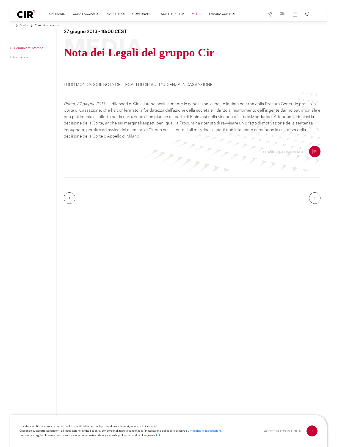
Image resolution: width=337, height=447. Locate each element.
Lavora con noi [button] (222, 14)
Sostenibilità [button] (172, 14)
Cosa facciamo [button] (85, 14)
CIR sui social (19, 57)
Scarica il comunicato (284, 152)
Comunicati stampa (47, 25)
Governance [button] (142, 14)
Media (24, 25)
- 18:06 (95, 31)
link (158, 435)
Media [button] (197, 14)
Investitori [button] (115, 14)
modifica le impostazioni (205, 431)
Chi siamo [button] (57, 14)
